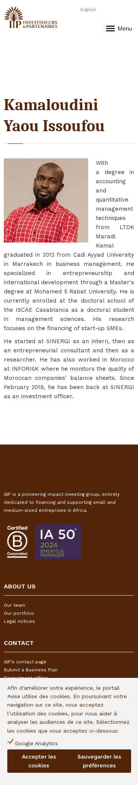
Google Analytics (36, 743)
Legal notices (19, 621)
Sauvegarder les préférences (99, 761)
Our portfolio (19, 613)
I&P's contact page (25, 661)
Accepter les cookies (39, 761)
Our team (14, 605)
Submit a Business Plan (31, 670)
